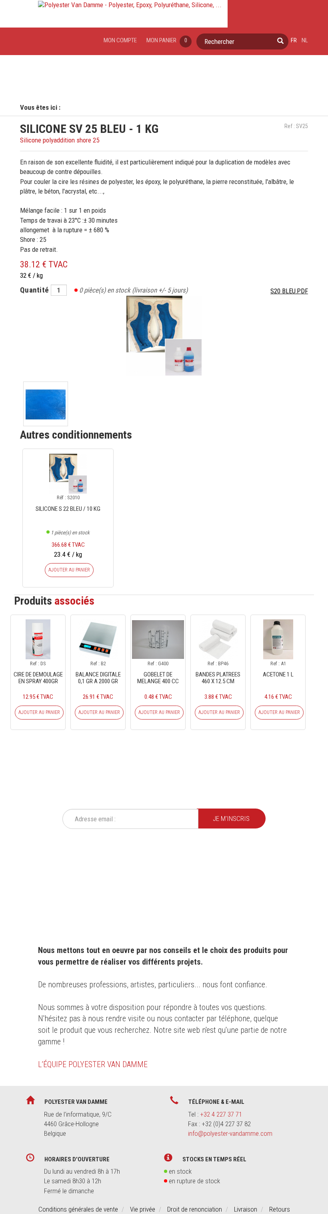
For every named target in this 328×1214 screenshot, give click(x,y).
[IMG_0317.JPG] (45, 404)
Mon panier (166, 40)
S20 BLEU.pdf (289, 291)
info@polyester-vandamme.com (230, 1133)
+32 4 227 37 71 (221, 1114)
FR (294, 40)
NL (305, 40)
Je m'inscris (231, 819)
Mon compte (120, 40)
